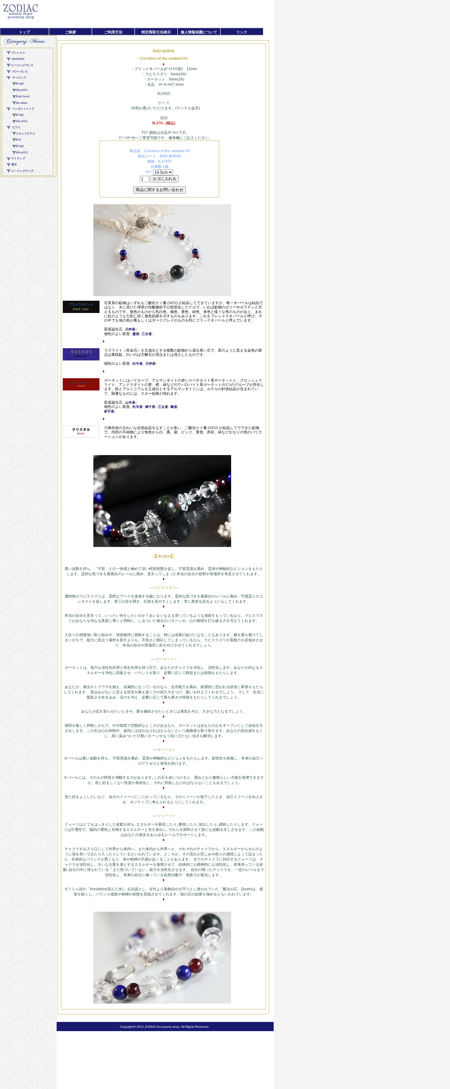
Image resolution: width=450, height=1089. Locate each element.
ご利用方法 (113, 32)
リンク (241, 32)
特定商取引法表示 (156, 32)
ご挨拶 (70, 32)
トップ (24, 32)
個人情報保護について (199, 32)
